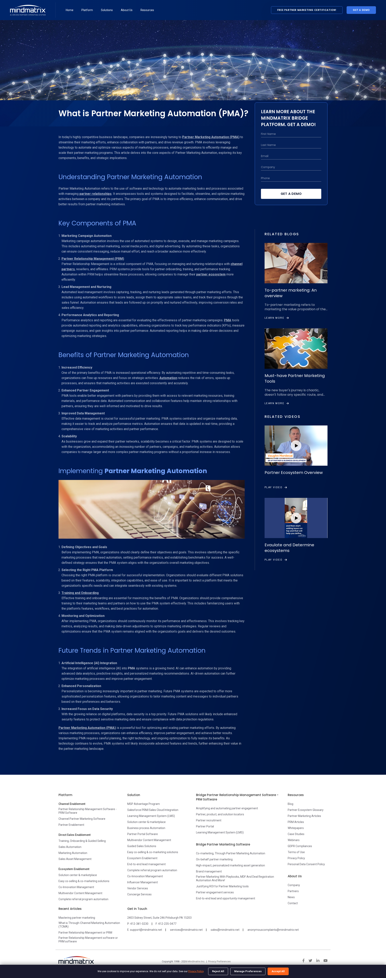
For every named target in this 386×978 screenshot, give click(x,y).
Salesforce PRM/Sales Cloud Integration (152, 810)
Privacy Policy (195, 971)
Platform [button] (87, 10)
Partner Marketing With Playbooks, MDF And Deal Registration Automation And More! (235, 878)
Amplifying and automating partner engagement (227, 808)
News (291, 897)
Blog (290, 803)
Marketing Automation (73, 853)
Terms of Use (296, 852)
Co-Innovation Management (76, 887)
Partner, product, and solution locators (220, 814)
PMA (227, 320)
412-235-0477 (167, 923)
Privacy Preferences (219, 961)
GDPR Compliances (300, 846)
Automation (168, 378)
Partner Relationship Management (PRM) (93, 259)
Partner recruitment (208, 820)
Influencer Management (142, 882)
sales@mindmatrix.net (225, 929)
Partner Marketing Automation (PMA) (210, 137)
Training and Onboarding (80, 593)
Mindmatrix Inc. (196, 961)
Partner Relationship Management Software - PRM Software (88, 810)
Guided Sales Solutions (141, 846)
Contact (293, 903)
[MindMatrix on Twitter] (310, 961)
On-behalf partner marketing (214, 859)
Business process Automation (146, 828)
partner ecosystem (211, 274)
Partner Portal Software (142, 834)
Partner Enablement (71, 824)
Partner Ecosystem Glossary (305, 810)
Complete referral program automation (83, 899)
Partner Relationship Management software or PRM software (88, 939)
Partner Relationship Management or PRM (85, 932)
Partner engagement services (215, 892)
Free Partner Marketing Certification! (306, 10)
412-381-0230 (139, 923)
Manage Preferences (248, 971)
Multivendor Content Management (80, 893)
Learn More (274, 317)
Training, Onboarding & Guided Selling (82, 840)
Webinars (294, 840)
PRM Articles (296, 822)
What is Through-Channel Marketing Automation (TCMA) (89, 924)
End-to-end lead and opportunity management (225, 898)
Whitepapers (296, 828)
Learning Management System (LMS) (151, 816)
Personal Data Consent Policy (306, 864)
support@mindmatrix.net (146, 929)
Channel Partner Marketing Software (82, 818)
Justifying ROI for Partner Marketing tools (222, 886)
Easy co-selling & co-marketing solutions (84, 881)
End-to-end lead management (146, 864)
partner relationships (95, 194)
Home (69, 10)
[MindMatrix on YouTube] (325, 961)
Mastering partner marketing (77, 917)
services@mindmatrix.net (186, 929)
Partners (293, 891)
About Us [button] (126, 10)
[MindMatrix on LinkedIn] (317, 961)
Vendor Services (137, 888)
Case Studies (296, 834)
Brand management (209, 871)
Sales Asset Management (75, 859)
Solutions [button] (107, 10)
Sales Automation (70, 847)
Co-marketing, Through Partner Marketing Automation (230, 853)
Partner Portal (205, 826)
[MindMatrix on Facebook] (303, 961)
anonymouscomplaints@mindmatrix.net (273, 929)
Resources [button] (147, 10)
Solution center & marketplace (78, 875)
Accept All (278, 971)
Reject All (218, 971)
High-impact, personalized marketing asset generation (230, 865)
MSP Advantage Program (143, 803)
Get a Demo (361, 10)
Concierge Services (139, 894)
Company (294, 885)
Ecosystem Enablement (142, 858)
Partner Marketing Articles (304, 816)
